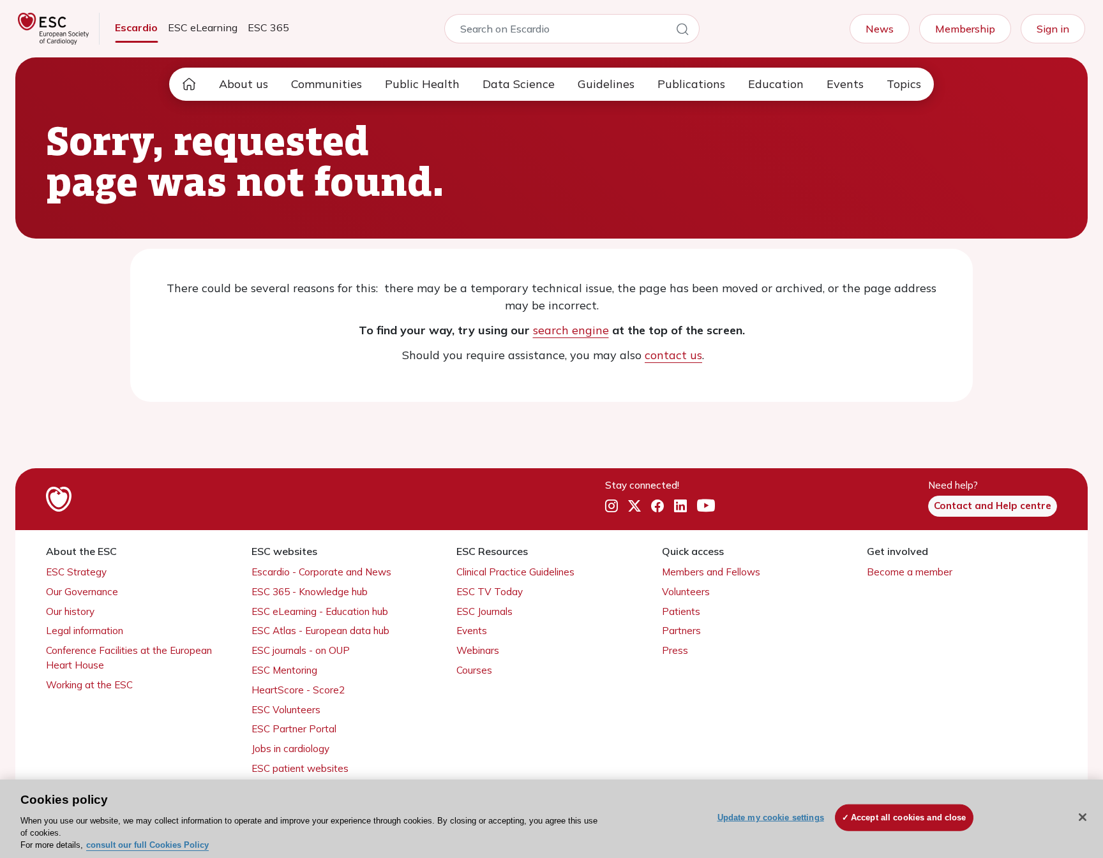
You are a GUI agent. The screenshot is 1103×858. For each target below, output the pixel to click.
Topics (904, 84)
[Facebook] (657, 506)
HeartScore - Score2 (298, 690)
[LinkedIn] (680, 506)
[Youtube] (706, 506)
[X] (634, 506)
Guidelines (606, 84)
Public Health (422, 84)
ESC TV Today (489, 592)
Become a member (909, 572)
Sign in (1053, 28)
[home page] (189, 84)
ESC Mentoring (284, 670)
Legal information (84, 631)
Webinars (477, 650)
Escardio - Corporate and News (321, 572)
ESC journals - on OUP (300, 650)
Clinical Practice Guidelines (515, 572)
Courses (474, 670)
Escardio (136, 27)
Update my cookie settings (770, 817)
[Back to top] (1062, 766)
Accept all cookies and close (908, 817)
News (880, 28)
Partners (681, 631)
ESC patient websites (300, 768)
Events (845, 84)
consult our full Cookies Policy (147, 845)
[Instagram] (611, 506)
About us (243, 84)
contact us (673, 355)
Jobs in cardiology (290, 749)
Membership (965, 28)
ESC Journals (484, 611)
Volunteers (686, 592)
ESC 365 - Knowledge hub (309, 592)
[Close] (1083, 817)
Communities (326, 84)
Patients (681, 611)
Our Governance (82, 592)
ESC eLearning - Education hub (319, 611)
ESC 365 (268, 27)
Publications (691, 84)
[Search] (682, 31)
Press (675, 650)
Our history (70, 611)
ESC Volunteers (285, 710)
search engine (571, 330)
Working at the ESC (89, 685)
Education (776, 84)
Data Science (519, 84)
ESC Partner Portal (293, 729)
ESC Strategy (76, 572)
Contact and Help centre (992, 505)
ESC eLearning (202, 27)
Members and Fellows (711, 572)
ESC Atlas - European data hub (320, 631)
